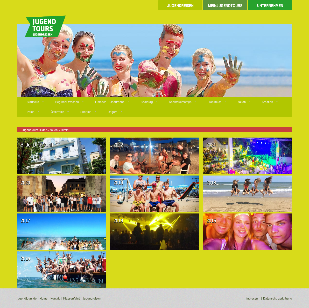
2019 (118, 182)
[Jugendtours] (41, 24)
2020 (25, 182)
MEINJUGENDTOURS (225, 5)
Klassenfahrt (71, 298)
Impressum (253, 298)
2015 (211, 220)
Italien (54, 130)
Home (44, 298)
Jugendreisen (92, 298)
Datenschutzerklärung (277, 298)
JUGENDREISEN (180, 5)
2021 (211, 144)
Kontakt (55, 298)
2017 (25, 220)
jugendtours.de (27, 298)
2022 (118, 144)
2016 (118, 220)
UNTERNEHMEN (270, 5)
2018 (211, 182)
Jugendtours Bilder (34, 130)
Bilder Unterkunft (37, 144)
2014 (25, 258)
